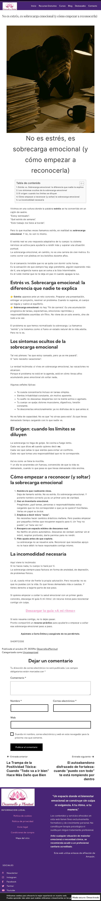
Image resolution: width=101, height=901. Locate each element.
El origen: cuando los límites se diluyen (38, 193)
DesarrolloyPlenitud (47, 649)
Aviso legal (22, 827)
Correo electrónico (65, 700)
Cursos (62, 6)
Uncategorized (30, 652)
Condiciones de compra (22, 832)
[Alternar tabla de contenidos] (80, 183)
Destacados (80, 6)
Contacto (92, 6)
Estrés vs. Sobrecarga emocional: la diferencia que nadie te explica (50, 187)
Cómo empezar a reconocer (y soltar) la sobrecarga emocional (49, 197)
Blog (70, 6)
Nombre (16, 700)
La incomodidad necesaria (31, 200)
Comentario (18, 677)
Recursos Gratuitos (48, 6)
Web (13, 717)
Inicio (33, 6)
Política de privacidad (22, 821)
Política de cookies (23, 816)
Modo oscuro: (79, 897)
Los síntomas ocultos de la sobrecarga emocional (43, 190)
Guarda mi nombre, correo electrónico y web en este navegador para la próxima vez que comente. (52, 736)
